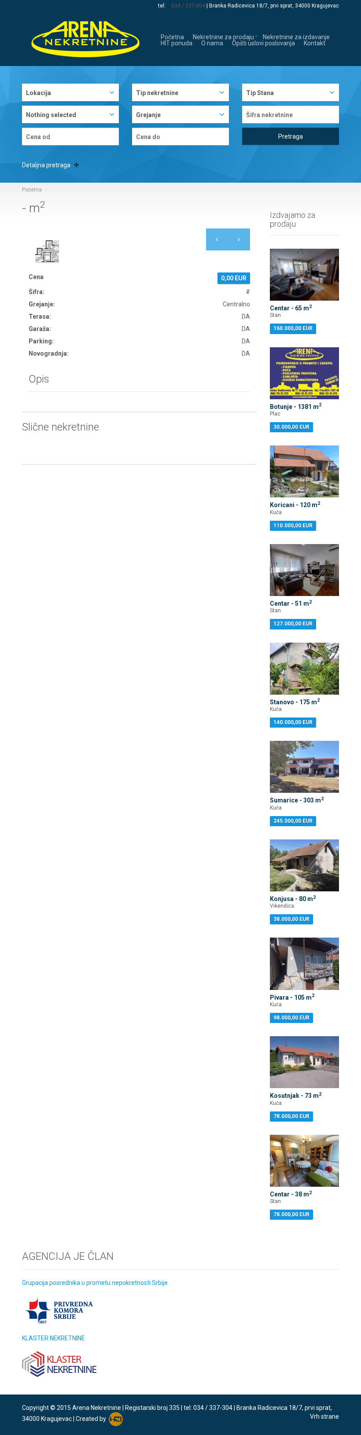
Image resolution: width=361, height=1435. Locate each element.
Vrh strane (324, 1416)
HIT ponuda (176, 42)
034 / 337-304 (188, 6)
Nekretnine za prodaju (223, 36)
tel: (162, 6)
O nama (212, 42)
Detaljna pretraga (47, 165)
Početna (172, 36)
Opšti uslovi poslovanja (263, 42)
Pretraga (290, 136)
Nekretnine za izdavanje (296, 36)
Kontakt (314, 42)
